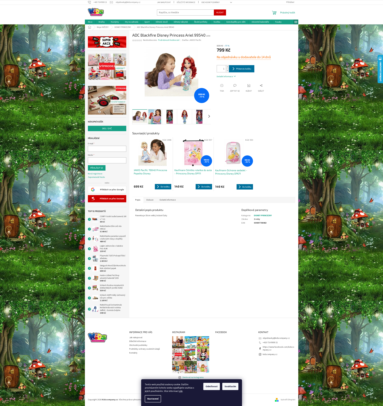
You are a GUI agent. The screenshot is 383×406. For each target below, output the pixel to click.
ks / (107, 128)
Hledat (220, 12)
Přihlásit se (96, 168)
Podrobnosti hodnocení (168, 40)
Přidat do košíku (243, 68)
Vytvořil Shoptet (288, 399)
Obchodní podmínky (210, 2)
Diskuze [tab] (150, 199)
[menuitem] (90, 22)
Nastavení (152, 398)
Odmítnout (212, 386)
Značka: (191, 40)
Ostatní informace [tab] (168, 199)
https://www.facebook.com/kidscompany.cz (278, 348)
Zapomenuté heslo (96, 177)
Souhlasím (230, 386)
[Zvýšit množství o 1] (227, 67)
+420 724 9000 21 (270, 342)
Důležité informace (186, 2)
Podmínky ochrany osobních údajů (144, 348)
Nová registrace (95, 173)
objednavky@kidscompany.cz (276, 338)
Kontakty (133, 352)
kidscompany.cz (270, 354)
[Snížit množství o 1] (227, 70)
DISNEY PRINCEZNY (263, 215)
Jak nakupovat (164, 2)
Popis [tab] (137, 199)
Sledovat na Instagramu (193, 377)
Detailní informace (225, 76)
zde (181, 391)
